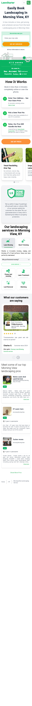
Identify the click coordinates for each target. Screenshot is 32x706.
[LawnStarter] (8, 3)
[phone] (29, 3)
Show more (26, 399)
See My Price (16, 142)
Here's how (11, 105)
